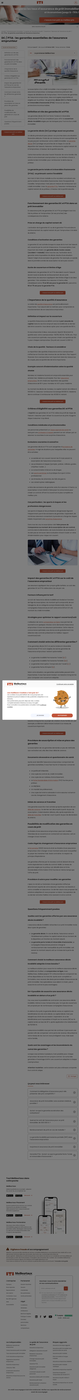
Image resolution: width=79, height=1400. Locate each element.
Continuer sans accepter (64, 686)
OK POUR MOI (62, 715)
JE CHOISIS (40, 715)
